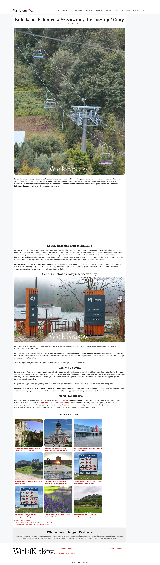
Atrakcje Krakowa (64, 10)
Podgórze (109, 10)
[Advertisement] (69, 202)
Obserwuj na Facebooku (114, 548)
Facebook (136, 10)
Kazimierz (99, 10)
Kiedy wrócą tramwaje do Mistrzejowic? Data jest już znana (34, 522)
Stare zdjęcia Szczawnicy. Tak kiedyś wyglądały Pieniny (33, 524)
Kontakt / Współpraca (67, 553)
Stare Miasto (89, 10)
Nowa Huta (119, 10)
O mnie (128, 10)
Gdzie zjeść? (77, 10)
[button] (143, 10)
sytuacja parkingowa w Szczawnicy (55, 403)
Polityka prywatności (66, 548)
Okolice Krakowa (24, 521)
